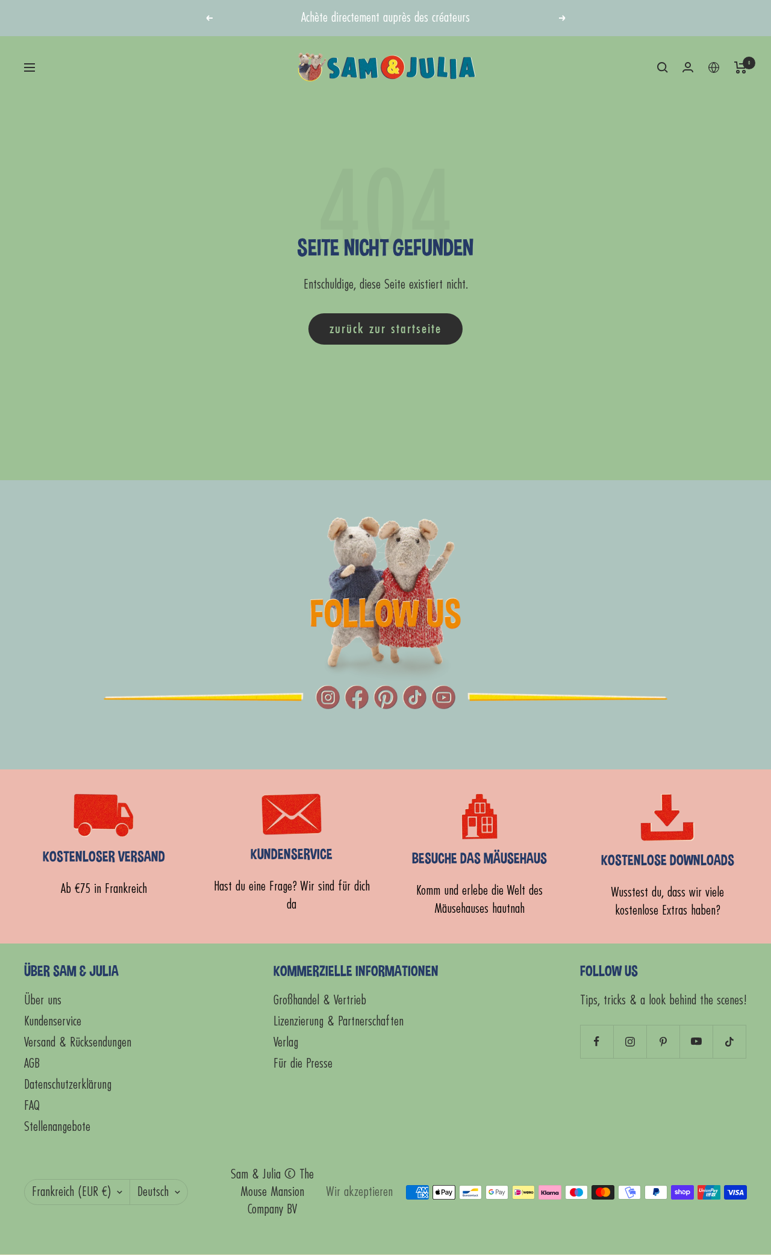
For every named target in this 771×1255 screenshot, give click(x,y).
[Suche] (662, 67)
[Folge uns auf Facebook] (596, 1041)
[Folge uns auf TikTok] (729, 1041)
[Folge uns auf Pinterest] (662, 1041)
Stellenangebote (57, 1127)
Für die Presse (302, 1063)
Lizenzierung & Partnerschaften (338, 1021)
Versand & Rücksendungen (77, 1042)
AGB (32, 1063)
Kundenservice (52, 1021)
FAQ (32, 1105)
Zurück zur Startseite (385, 328)
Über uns (42, 1000)
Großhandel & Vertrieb (319, 1000)
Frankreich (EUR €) (71, 1192)
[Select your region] (714, 67)
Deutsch (153, 1192)
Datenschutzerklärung (67, 1084)
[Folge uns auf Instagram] (629, 1041)
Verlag (285, 1042)
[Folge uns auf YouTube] (696, 1041)
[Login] (687, 67)
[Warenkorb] (740, 67)
